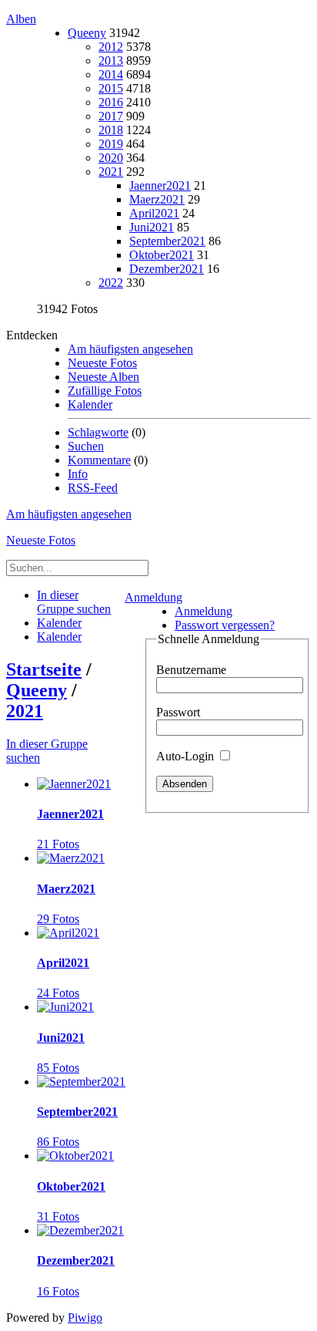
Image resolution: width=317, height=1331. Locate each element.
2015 (110, 88)
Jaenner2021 (160, 185)
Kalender (90, 404)
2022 (110, 282)
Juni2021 (151, 227)
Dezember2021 (166, 268)
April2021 (154, 213)
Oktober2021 (161, 254)
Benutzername (191, 669)
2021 (110, 171)
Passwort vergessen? (225, 625)
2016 (110, 102)
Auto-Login (186, 756)
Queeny (87, 32)
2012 (110, 46)
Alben (21, 18)
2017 (110, 116)
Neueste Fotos (102, 362)
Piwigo (85, 1317)
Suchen (86, 446)
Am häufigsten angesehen (130, 348)
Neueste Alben (103, 376)
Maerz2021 (157, 199)
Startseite (44, 669)
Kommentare (99, 460)
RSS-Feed (93, 487)
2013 (110, 60)
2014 (110, 74)
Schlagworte (98, 432)
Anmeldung (153, 597)
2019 (110, 143)
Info (78, 473)
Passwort (178, 712)
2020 (110, 157)
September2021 (167, 241)
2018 (110, 129)
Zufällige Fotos (105, 390)
